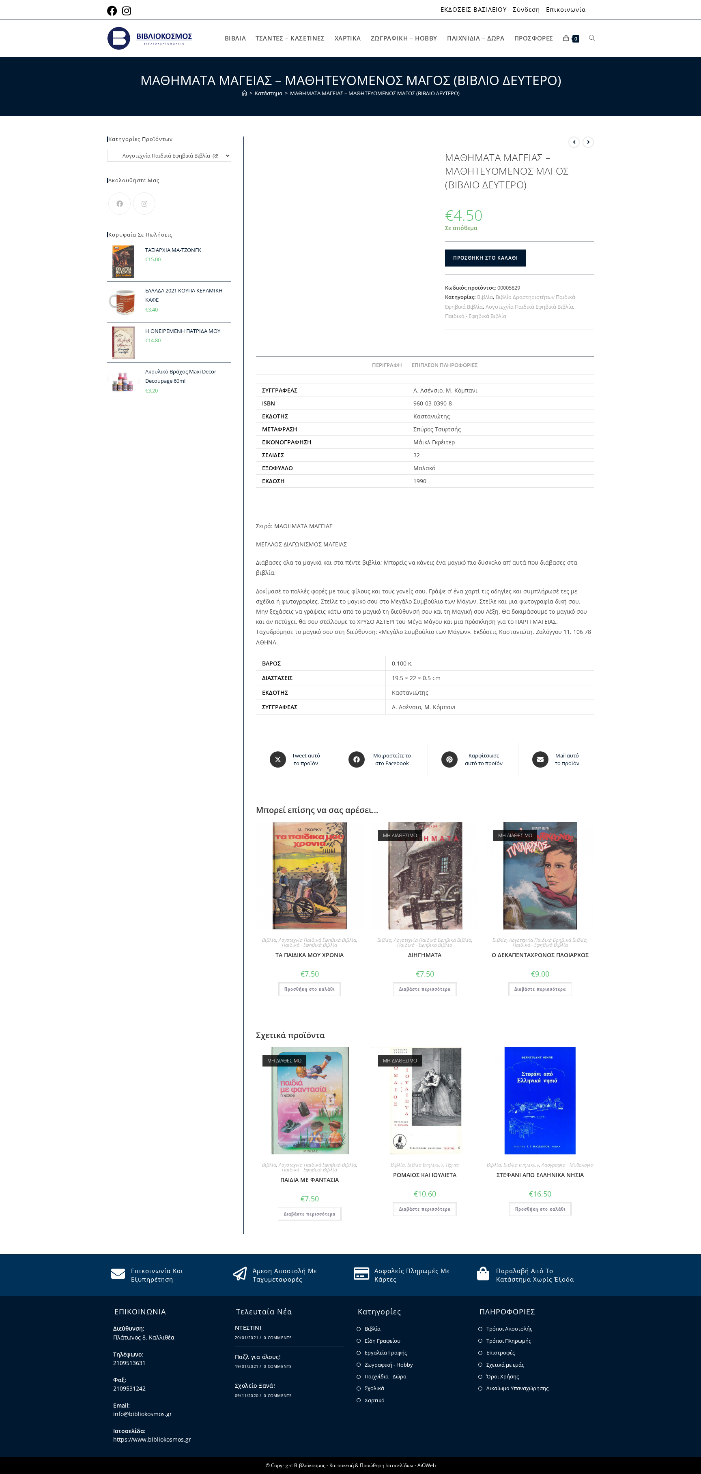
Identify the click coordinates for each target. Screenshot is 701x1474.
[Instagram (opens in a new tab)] (126, 11)
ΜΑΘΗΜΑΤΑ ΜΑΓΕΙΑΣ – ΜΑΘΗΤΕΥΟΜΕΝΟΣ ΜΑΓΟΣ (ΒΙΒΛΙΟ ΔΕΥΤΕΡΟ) (375, 93)
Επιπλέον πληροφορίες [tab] (445, 365)
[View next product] (588, 142)
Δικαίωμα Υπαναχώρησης (517, 1388)
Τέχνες (452, 1164)
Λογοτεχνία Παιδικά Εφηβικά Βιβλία (529, 306)
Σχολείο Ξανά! (255, 1385)
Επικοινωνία (566, 9)
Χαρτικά (375, 1400)
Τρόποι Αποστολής (509, 1328)
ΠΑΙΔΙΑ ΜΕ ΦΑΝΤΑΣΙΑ (309, 1180)
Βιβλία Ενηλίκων (425, 1164)
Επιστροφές (500, 1352)
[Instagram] (144, 203)
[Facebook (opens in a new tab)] (113, 11)
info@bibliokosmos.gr (142, 1414)
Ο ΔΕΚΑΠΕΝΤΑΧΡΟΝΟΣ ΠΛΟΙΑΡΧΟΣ (540, 955)
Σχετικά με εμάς (505, 1364)
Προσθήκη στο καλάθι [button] (309, 989)
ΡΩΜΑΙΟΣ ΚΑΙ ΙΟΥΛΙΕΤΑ (424, 1175)
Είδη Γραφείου (382, 1340)
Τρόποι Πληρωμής (508, 1340)
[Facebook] (119, 203)
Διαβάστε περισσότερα (425, 989)
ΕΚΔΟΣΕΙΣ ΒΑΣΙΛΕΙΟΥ (474, 9)
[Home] (244, 93)
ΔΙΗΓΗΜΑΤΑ (424, 955)
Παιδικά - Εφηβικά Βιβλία (475, 316)
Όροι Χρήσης (502, 1376)
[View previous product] (574, 142)
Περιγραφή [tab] (387, 365)
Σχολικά (374, 1388)
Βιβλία (485, 297)
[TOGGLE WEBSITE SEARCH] (592, 38)
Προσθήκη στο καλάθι (485, 257)
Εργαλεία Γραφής (386, 1352)
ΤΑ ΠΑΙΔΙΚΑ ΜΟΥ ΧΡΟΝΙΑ (309, 955)
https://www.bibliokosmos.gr (152, 1439)
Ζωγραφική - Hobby (389, 1364)
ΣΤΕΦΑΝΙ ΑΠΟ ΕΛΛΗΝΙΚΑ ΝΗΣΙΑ (540, 1175)
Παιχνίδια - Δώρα (385, 1376)
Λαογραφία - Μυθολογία (567, 1164)
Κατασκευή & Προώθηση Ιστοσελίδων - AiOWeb (382, 1465)
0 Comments (277, 1337)
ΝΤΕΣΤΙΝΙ (248, 1327)
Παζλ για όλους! (258, 1357)
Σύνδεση (526, 9)
